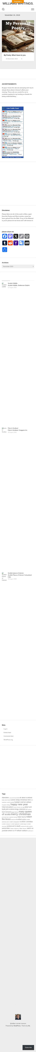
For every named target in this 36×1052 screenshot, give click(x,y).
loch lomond (6, 812)
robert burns (21, 817)
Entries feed (7, 732)
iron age (22, 807)
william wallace (22, 831)
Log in (5, 729)
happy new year (19, 804)
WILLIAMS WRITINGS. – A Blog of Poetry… (11, 154)
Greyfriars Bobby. (6, 804)
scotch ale (13, 819)
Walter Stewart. (22, 828)
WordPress (17, 1026)
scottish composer (6, 824)
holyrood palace (7, 807)
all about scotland (25, 798)
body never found (6, 800)
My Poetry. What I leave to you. (15, 55)
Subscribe (28, 1047)
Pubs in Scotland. (13, 428)
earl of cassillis (10, 802)
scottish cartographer (14, 821)
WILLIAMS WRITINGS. (18, 3)
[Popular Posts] (14, 278)
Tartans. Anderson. (14, 828)
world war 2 (30, 830)
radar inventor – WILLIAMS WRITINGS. (11, 131)
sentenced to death (13, 826)
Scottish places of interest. (16, 573)
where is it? (12, 831)
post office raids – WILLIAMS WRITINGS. (13, 112)
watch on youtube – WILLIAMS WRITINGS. (12, 127)
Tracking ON (18, 157)
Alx (29, 1026)
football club (18, 802)
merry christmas (21, 814)
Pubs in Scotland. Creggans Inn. (17, 430)
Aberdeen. (5, 798)
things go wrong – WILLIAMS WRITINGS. (11, 118)
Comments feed (8, 736)
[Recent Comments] (22, 278)
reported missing (13, 817)
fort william (27, 802)
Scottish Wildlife (12, 283)
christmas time (25, 800)
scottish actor (21, 819)
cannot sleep (15, 800)
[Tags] (30, 278)
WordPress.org (8, 739)
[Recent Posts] (6, 278)
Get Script (7, 157)
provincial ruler (5, 817)
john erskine (10, 809)
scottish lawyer (23, 824)
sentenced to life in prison (27, 826)
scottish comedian (26, 822)
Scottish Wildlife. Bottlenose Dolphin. (19, 285)
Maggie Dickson (14, 812)
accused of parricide (14, 797)
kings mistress (20, 809)
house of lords (17, 807)
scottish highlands (15, 824)
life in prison (28, 809)
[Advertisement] (18, 184)
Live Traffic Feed (13, 108)
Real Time (12, 157)
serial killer (6, 828)
